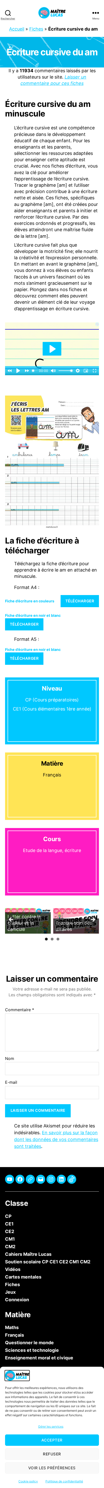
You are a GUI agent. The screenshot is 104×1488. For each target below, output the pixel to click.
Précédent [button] (11, 920)
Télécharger (79, 601)
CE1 (9, 1223)
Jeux (10, 1292)
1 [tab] (46, 939)
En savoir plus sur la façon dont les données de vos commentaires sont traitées (56, 1139)
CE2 (9, 1231)
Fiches (36, 29)
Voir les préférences (52, 1468)
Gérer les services (50, 1426)
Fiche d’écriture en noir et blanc (33, 615)
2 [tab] (52, 939)
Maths (12, 1327)
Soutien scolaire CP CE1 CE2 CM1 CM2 (47, 1261)
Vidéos (12, 1269)
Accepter (52, 1440)
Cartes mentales (23, 1277)
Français (14, 1335)
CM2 (10, 1246)
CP (8, 1216)
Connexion (17, 1299)
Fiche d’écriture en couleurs (29, 601)
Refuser (52, 1454)
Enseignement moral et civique (39, 1357)
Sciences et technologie (32, 1350)
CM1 (10, 1239)
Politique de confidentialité (64, 1481)
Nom (9, 1058)
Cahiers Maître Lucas (28, 1254)
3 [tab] (58, 939)
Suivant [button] (92, 920)
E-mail (11, 1082)
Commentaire (19, 1010)
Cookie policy (28, 1481)
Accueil (16, 29)
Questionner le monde (29, 1342)
